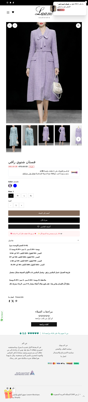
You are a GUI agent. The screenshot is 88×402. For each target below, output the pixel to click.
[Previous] (9, 25)
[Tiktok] (13, 2)
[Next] (14, 25)
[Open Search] (77, 12)
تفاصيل (10, 240)
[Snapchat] (10, 2)
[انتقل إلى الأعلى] (84, 396)
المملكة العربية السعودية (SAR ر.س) (66, 394)
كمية (10, 201)
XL (31, 196)
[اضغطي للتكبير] (78, 25)
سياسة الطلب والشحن (63, 349)
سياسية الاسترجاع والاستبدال (63, 352)
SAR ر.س (75, 2)
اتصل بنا (11, 297)
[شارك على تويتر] (12, 301)
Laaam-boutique (33, 394)
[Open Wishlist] (13, 12)
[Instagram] (7, 2)
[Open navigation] (8, 12)
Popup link (19, 297)
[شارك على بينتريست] (16, 301)
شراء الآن (44, 220)
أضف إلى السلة (44, 213)
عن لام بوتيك (63, 345)
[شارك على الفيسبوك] (9, 301)
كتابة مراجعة (44, 324)
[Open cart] (81, 12)
